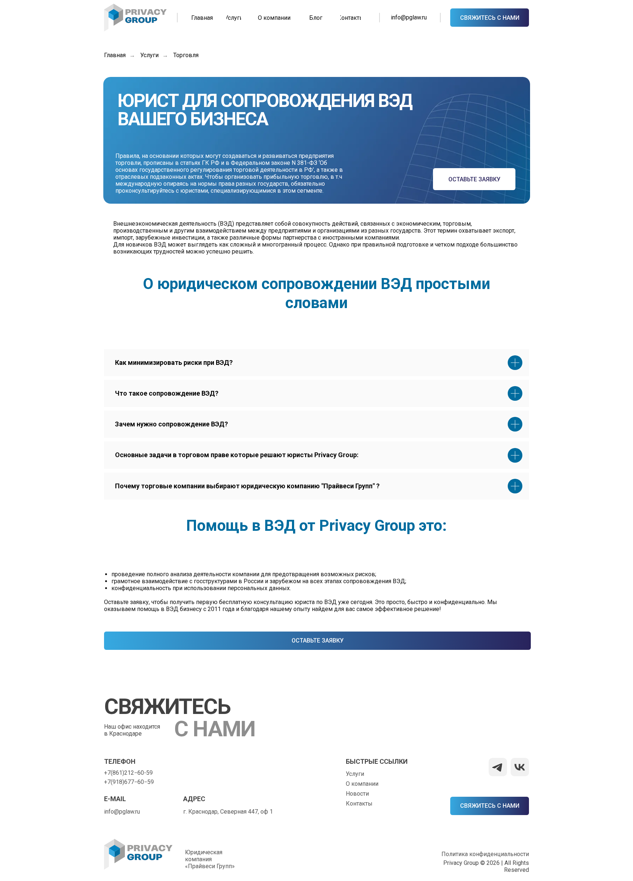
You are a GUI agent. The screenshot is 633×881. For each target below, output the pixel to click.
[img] (135, 18)
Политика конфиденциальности (485, 854)
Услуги (149, 55)
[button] (489, 17)
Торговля (186, 55)
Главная (115, 55)
